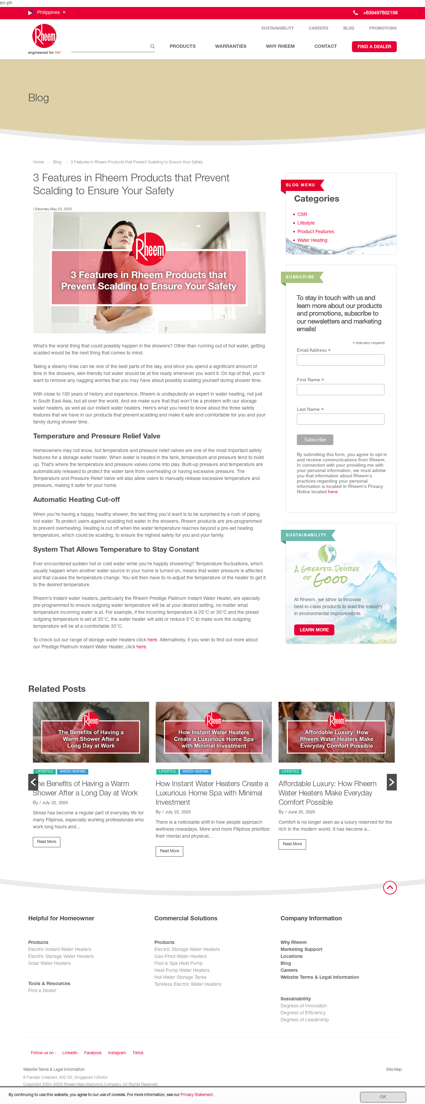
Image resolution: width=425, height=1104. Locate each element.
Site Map (394, 1070)
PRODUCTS (183, 47)
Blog (348, 29)
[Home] (44, 39)
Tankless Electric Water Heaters (187, 984)
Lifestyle (306, 223)
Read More (45, 842)
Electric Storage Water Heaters (61, 957)
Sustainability (277, 29)
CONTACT (325, 47)
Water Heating (312, 240)
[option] (89, 777)
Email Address (314, 350)
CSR (302, 215)
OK (383, 1097)
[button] (46, 13)
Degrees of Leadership (305, 1020)
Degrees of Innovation (304, 1006)
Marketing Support (301, 950)
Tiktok (137, 1053)
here (152, 640)
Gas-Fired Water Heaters (180, 957)
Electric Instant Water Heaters (59, 950)
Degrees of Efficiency (303, 1013)
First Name (310, 380)
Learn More (314, 630)
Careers (318, 29)
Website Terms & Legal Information (320, 977)
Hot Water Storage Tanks (180, 977)
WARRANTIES (230, 47)
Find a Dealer (374, 47)
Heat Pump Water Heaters (182, 970)
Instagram (117, 1053)
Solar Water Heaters (49, 964)
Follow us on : (43, 1053)
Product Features (316, 232)
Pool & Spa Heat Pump (178, 964)
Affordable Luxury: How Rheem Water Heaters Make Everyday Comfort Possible (326, 794)
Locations (292, 957)
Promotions (383, 29)
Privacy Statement (197, 1095)
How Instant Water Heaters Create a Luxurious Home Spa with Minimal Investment (210, 794)
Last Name (310, 409)
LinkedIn (70, 1053)
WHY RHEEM (280, 47)
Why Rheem (294, 943)
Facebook (93, 1053)
